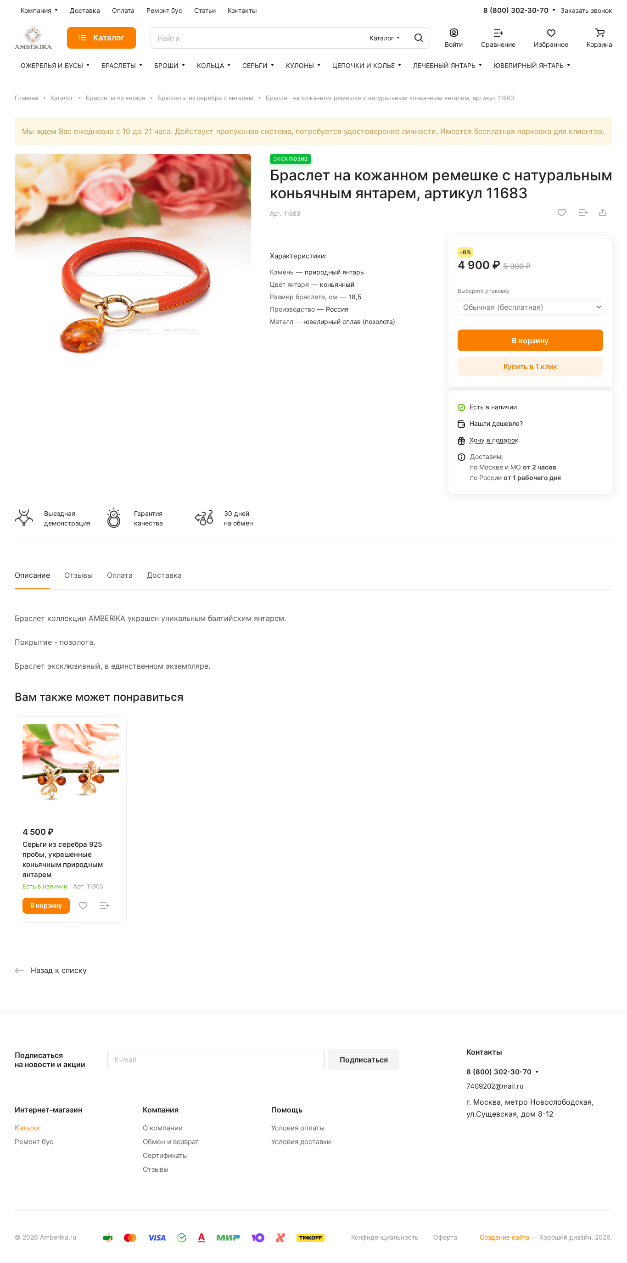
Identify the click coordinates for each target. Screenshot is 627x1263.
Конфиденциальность (385, 1237)
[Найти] (418, 38)
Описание (32, 575)
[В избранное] (561, 212)
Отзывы (78, 575)
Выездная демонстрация (67, 518)
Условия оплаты (298, 1127)
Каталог (28, 1127)
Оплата (120, 575)
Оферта (445, 1237)
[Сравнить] (583, 212)
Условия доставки (301, 1141)
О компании (163, 1127)
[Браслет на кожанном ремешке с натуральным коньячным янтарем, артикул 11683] (133, 272)
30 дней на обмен (238, 518)
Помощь (286, 1109)
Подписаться (364, 1059)
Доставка (164, 575)
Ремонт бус (34, 1141)
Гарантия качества (148, 518)
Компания (161, 1109)
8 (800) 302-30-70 (516, 10)
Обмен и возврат (171, 1141)
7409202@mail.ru (495, 1086)
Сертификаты (165, 1155)
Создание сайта (504, 1237)
